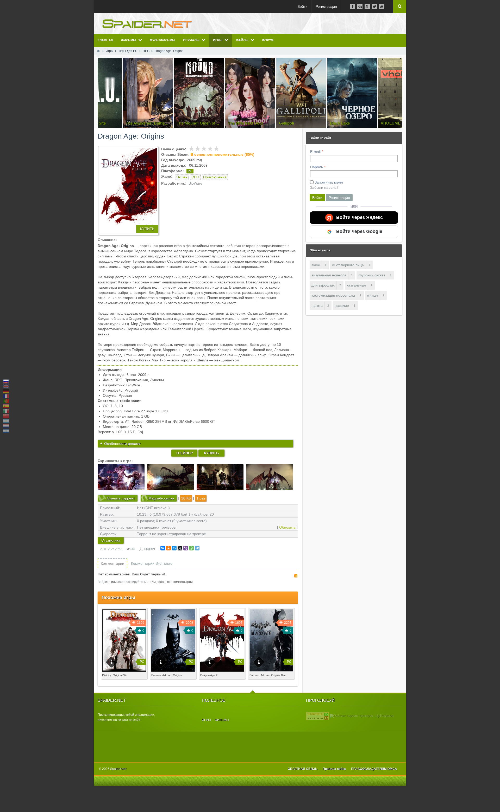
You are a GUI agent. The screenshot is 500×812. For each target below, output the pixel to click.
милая (372, 295)
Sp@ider (149, 548)
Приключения (215, 177)
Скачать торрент (121, 498)
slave (315, 265)
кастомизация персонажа (333, 295)
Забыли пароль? (324, 187)
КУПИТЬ (147, 229)
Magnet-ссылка (161, 498)
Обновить (287, 527)
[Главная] (98, 51)
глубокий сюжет (371, 275)
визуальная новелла (328, 275)
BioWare (195, 183)
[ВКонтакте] (162, 548)
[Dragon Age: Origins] (128, 190)
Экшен (182, 177)
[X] (180, 548)
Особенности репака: (122, 443)
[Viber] (185, 548)
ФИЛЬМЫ (222, 720)
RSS (296, 576)
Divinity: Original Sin (114, 675)
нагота (317, 305)
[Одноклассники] (168, 548)
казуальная (356, 285)
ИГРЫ (206, 720)
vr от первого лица (348, 265)
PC (190, 171)
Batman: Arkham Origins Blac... (269, 675)
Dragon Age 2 (208, 675)
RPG (195, 177)
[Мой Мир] (174, 548)
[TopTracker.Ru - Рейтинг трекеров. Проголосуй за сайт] (317, 716)
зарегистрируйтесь (131, 582)
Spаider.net (118, 769)
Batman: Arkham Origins (166, 675)
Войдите (104, 582)
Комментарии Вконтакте (151, 563)
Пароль (316, 167)
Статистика (110, 540)
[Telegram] (197, 548)
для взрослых (323, 285)
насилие (342, 305)
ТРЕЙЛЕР (184, 453)
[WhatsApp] (191, 548)
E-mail (315, 152)
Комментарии (112, 563)
